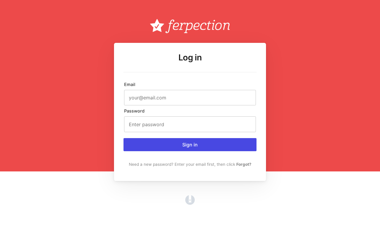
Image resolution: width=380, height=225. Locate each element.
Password (134, 110)
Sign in (190, 145)
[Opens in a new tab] (190, 203)
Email (129, 84)
